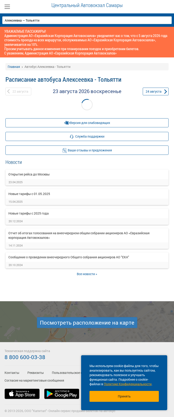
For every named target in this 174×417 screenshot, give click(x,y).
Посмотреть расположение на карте (87, 322)
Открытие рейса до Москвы (29, 174)
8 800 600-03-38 (25, 357)
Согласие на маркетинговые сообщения (34, 380)
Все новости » (87, 274)
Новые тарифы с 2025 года (28, 213)
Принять (124, 396)
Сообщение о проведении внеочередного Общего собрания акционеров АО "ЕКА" (68, 257)
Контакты (12, 372)
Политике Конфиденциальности (128, 384)
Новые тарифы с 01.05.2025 (29, 194)
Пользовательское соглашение (75, 372)
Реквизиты (35, 372)
